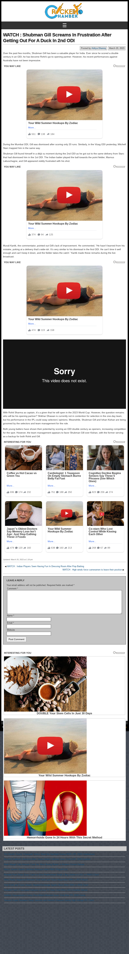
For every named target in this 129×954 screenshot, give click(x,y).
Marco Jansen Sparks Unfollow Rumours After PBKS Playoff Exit (36, 869)
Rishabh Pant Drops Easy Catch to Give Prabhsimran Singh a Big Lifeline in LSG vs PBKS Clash (51, 874)
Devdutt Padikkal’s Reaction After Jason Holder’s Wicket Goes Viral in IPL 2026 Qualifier (47, 859)
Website (11, 630)
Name (10, 615)
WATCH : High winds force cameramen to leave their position (92, 569)
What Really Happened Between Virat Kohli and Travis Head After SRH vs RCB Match (46, 879)
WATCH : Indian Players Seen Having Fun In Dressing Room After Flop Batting (45, 566)
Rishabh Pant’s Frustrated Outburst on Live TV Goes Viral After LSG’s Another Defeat (46, 890)
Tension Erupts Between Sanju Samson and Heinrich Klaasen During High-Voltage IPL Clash (49, 900)
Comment (12, 588)
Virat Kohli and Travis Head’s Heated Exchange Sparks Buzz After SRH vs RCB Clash (46, 885)
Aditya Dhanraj (99, 48)
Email (10, 623)
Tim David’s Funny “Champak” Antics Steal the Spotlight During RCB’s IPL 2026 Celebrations (49, 854)
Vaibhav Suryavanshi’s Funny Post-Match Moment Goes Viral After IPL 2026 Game (44, 895)
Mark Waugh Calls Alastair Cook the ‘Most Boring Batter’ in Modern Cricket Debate (44, 864)
